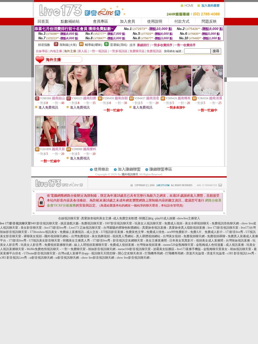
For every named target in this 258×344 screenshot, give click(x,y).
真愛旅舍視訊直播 (154, 227)
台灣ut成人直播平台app (73, 253)
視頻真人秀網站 (123, 236)
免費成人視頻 (173, 223)
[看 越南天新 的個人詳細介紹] (50, 145)
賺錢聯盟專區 (160, 169)
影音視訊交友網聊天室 (128, 240)
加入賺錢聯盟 (129, 169)
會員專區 (100, 21)
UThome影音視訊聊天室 (39, 253)
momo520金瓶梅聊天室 (178, 245)
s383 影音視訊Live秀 (240, 253)
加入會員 (127, 21)
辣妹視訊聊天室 (240, 249)
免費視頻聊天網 (194, 236)
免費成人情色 (155, 232)
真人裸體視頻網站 (148, 236)
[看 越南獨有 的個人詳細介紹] (176, 94)
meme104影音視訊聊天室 (134, 249)
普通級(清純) (118, 45)
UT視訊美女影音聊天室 (44, 240)
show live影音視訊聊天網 (97, 257)
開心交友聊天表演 (130, 253)
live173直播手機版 (189, 249)
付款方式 (181, 21)
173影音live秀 (234, 232)
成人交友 (92, 232)
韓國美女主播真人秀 (76, 240)
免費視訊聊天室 (91, 223)
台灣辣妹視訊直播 (238, 240)
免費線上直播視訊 (72, 232)
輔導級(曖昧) (93, 45)
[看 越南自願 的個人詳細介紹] (113, 94)
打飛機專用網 (154, 253)
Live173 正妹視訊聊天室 (85, 227)
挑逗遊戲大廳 (69, 223)
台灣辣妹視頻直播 (149, 245)
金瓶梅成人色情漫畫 (209, 245)
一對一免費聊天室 (73, 249)
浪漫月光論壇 (195, 253)
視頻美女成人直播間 (209, 240)
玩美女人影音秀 (31, 245)
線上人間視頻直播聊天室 (90, 245)
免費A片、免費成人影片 (206, 232)
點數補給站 (70, 21)
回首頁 (43, 21)
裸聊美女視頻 (33, 236)
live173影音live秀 (55, 227)
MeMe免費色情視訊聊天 (43, 249)
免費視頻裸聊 (216, 236)
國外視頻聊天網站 (56, 236)
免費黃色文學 (135, 232)
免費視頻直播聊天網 (58, 245)
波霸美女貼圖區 (163, 249)
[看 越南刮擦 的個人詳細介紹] (82, 94)
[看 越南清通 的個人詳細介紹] (207, 94)
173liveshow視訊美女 (43, 232)
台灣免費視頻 (80, 236)
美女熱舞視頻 (101, 236)
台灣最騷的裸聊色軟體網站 (121, 227)
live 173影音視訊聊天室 (223, 227)
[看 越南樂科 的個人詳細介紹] (82, 145)
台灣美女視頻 (172, 236)
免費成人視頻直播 (122, 245)
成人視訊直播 (235, 245)
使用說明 (154, 21)
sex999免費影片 (177, 232)
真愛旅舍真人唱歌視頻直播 (187, 227)
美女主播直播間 (156, 240)
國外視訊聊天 (130, 174)
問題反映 (209, 21)
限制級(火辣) (68, 45)
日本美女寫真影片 (181, 240)
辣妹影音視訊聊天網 (101, 249)
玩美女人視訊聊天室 (148, 223)
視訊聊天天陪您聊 (103, 253)
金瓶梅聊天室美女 (215, 249)
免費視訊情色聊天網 (225, 223)
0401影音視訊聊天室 (44, 223)
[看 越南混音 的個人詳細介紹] (145, 94)
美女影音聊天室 (31, 227)
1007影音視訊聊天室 (118, 223)
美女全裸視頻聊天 (197, 223)
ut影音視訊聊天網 (41, 257)
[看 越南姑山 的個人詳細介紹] (50, 94)
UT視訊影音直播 (112, 232)
